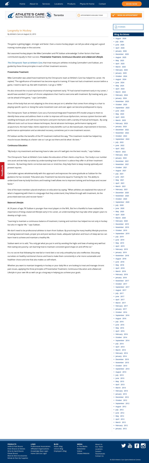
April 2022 (120, 148)
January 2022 (121, 158)
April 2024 (120, 89)
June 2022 (120, 145)
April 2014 (120, 347)
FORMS (121, 26)
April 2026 (120, 48)
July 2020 (120, 205)
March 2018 (121, 271)
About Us (34, 3)
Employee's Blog (60, 451)
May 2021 (120, 180)
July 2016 (120, 321)
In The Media (82, 446)
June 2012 (120, 413)
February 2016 (122, 334)
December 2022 (122, 130)
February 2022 (122, 155)
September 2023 (122, 108)
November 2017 (122, 281)
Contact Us (99, 456)
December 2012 (122, 397)
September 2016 (122, 315)
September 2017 (122, 287)
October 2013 (121, 366)
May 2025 (120, 60)
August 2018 (121, 259)
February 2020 (122, 221)
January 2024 (121, 98)
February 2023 (122, 123)
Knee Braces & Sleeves (16, 449)
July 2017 (120, 293)
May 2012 (120, 416)
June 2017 (120, 296)
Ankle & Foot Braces (15, 446)
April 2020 (120, 214)
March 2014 (121, 350)
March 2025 (121, 67)
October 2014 (121, 337)
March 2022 (121, 152)
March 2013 (121, 388)
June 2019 (120, 240)
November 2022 (122, 133)
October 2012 (121, 400)
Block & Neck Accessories (17, 456)
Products (71, 3)
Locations (58, 3)
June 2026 (120, 45)
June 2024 (120, 82)
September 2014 (122, 340)
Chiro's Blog (58, 449)
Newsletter (81, 449)
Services (46, 3)
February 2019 (122, 249)
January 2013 (121, 394)
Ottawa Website (83, 453)
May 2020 (120, 211)
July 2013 (120, 375)
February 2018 (122, 274)
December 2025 (122, 54)
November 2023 (122, 101)
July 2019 (120, 237)
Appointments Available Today (92, 15)
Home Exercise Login (39, 453)
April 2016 (120, 331)
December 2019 (122, 224)
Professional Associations (40, 446)
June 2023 (120, 111)
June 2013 (120, 378)
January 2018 (121, 277)
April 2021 (120, 183)
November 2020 (122, 196)
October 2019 (121, 230)
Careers (98, 451)
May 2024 (120, 85)
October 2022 (121, 136)
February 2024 (122, 95)
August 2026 (121, 38)
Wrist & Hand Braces (16, 451)
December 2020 (122, 192)
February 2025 (122, 70)
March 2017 (121, 303)
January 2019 (121, 252)
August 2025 (121, 57)
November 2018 (122, 255)
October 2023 (121, 104)
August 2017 (121, 290)
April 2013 (120, 384)
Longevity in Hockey (19, 30)
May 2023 (120, 114)
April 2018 (120, 268)
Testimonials (100, 454)
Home (22, 3)
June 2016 (120, 325)
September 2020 (122, 202)
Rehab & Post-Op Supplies (18, 458)
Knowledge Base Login (39, 451)
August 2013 (121, 372)
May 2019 (120, 243)
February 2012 (122, 425)
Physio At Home (87, 3)
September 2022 (122, 139)
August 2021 (121, 170)
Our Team (99, 447)
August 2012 (121, 406)
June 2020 (120, 208)
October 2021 (121, 167)
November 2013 (122, 362)
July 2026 (120, 41)
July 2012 (120, 410)
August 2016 (121, 318)
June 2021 (120, 177)
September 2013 (122, 369)
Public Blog (58, 446)
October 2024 (121, 76)
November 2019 (122, 227)
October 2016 (121, 312)
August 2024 (121, 79)
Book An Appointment (128, 15)
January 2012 (121, 428)
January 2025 (121, 73)
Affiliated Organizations (40, 449)
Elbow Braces (13, 453)
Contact (102, 3)
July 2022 (120, 142)
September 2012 (122, 403)
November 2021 (122, 164)
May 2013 (120, 381)
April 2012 (120, 419)
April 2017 (120, 299)
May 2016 (120, 328)
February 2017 (122, 306)
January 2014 (121, 356)
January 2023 (121, 126)
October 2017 (121, 284)
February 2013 (122, 391)
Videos (79, 451)
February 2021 (122, 189)
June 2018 (120, 262)
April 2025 (120, 63)
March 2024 (121, 92)
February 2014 (122, 353)
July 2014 (120, 344)
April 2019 (120, 246)
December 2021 (122, 161)
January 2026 (121, 51)
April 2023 (120, 117)
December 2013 (122, 359)
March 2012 (121, 422)
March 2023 (121, 120)
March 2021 (121, 186)
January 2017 (121, 309)
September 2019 (122, 233)
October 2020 (121, 199)
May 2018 (120, 265)
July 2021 (120, 174)
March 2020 (121, 218)
